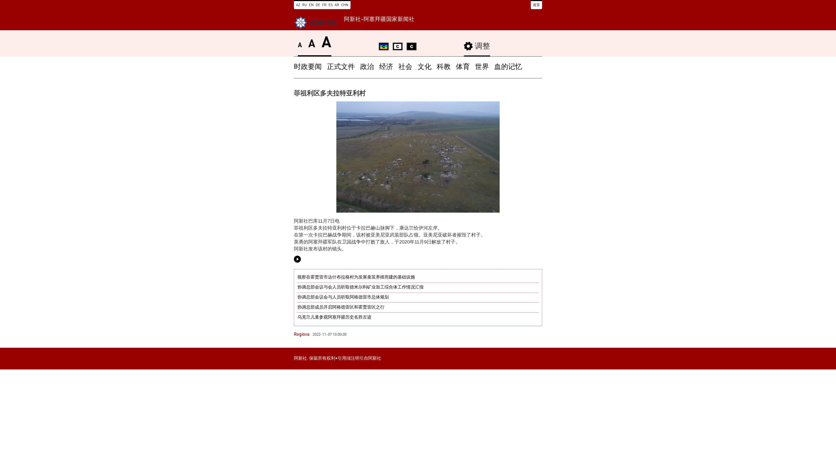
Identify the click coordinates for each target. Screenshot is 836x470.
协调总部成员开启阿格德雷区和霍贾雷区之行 (340, 307)
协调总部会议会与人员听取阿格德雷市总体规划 (343, 297)
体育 (463, 67)
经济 (386, 67)
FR (324, 5)
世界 (482, 67)
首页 (536, 5)
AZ (298, 5)
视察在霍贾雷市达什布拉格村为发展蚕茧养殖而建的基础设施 (356, 277)
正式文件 (341, 67)
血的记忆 (508, 67)
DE (318, 5)
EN (311, 5)
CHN (344, 5)
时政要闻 (308, 67)
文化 (424, 67)
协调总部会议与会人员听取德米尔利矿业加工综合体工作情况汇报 (360, 287)
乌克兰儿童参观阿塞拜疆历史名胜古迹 (334, 317)
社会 (405, 67)
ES (331, 5)
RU (304, 5)
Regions (302, 334)
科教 (444, 67)
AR (337, 5)
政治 (367, 67)
